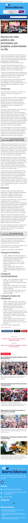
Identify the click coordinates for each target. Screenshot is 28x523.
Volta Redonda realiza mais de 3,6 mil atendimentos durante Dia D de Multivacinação (13, 510)
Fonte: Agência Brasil (6, 327)
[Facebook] (2, 482)
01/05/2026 (11, 360)
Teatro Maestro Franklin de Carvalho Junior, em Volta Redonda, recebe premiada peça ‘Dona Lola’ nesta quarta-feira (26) (14, 514)
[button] (5, 17)
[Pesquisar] (26, 17)
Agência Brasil (4, 360)
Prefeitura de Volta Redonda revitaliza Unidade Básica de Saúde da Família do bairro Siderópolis (14, 518)
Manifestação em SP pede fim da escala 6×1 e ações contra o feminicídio (13, 411)
